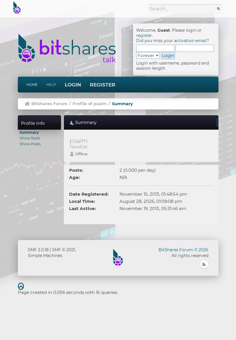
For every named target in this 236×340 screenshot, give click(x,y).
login (191, 30)
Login (73, 85)
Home (32, 84)
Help (51, 84)
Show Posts (30, 143)
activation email (190, 40)
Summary (29, 132)
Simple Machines (45, 255)
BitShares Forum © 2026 (183, 249)
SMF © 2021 (63, 249)
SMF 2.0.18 (38, 249)
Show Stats (30, 138)
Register (102, 85)
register (144, 35)
